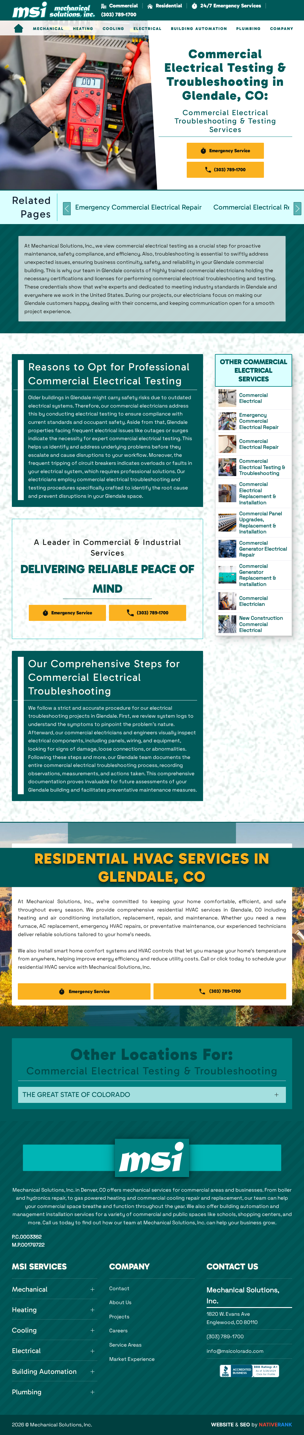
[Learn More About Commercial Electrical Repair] (254, 444)
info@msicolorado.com (235, 1351)
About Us (120, 1302)
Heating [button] (83, 28)
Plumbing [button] (248, 28)
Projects (119, 1316)
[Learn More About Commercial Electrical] (254, 398)
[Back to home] (53, 10)
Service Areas (125, 1345)
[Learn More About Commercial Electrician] (254, 601)
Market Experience (132, 1359)
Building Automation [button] (199, 28)
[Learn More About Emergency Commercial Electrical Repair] (254, 421)
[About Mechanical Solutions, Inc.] (152, 1158)
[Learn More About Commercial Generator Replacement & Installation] (254, 575)
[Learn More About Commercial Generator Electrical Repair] (254, 548)
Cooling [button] (113, 28)
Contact (119, 1288)
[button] (226, 5)
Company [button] (282, 28)
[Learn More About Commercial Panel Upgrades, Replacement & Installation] (254, 522)
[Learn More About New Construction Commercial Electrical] (254, 624)
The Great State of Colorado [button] (76, 1094)
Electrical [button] (148, 28)
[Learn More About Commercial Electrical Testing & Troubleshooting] (254, 467)
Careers (118, 1330)
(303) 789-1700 (225, 1336)
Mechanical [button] (48, 28)
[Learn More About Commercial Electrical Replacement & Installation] (254, 493)
